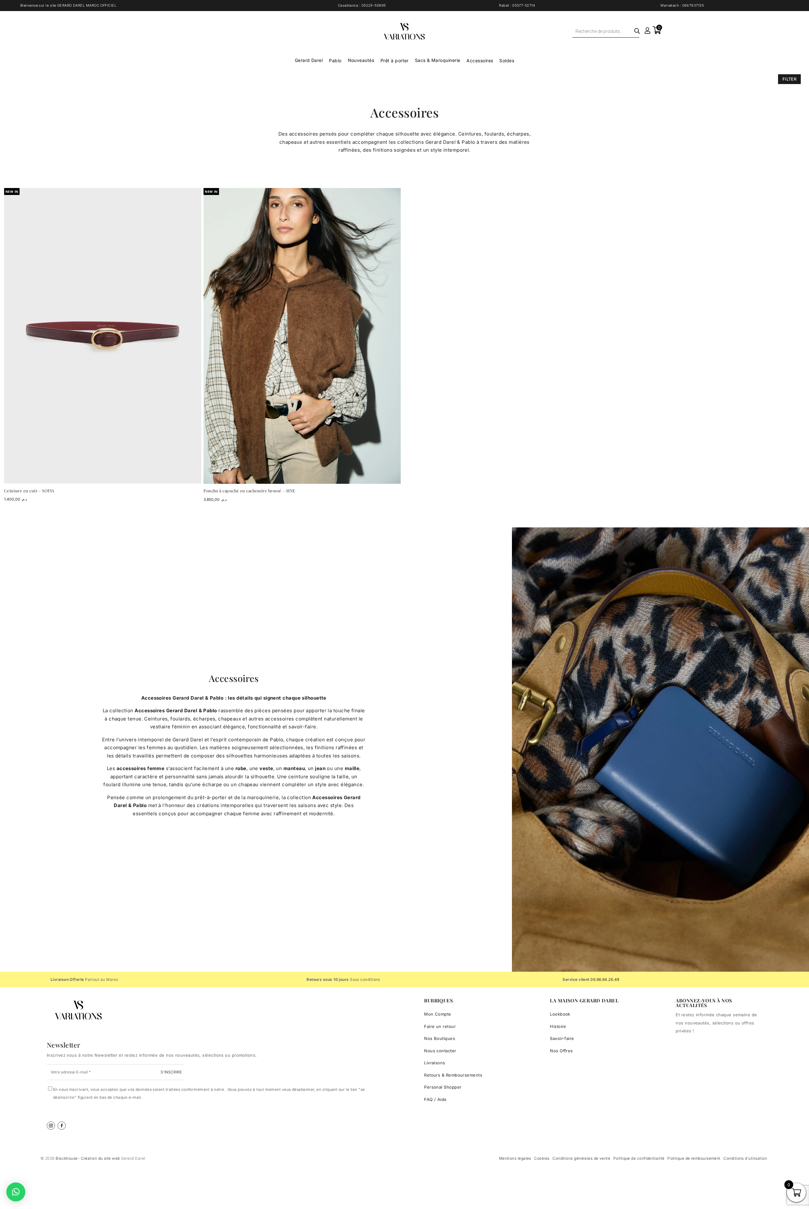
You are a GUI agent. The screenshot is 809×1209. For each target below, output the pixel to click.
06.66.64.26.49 (604, 979)
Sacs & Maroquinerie (437, 60)
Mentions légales (515, 1158)
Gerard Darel (309, 60)
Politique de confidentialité (639, 1158)
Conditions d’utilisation (745, 1158)
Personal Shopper (442, 1087)
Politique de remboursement (694, 1158)
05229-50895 (374, 5)
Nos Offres (561, 1050)
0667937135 (693, 5)
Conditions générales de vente (581, 1158)
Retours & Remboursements (453, 1075)
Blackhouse (67, 1158)
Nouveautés (361, 60)
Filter (789, 79)
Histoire (558, 1026)
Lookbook (560, 1014)
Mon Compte (437, 1014)
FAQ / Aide (435, 1099)
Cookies (541, 1158)
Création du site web (101, 1158)
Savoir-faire (562, 1038)
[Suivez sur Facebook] (62, 1125)
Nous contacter (440, 1050)
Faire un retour (440, 1026)
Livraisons (434, 1062)
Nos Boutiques (439, 1038)
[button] (15, 1191)
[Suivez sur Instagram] (51, 1125)
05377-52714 (523, 5)
